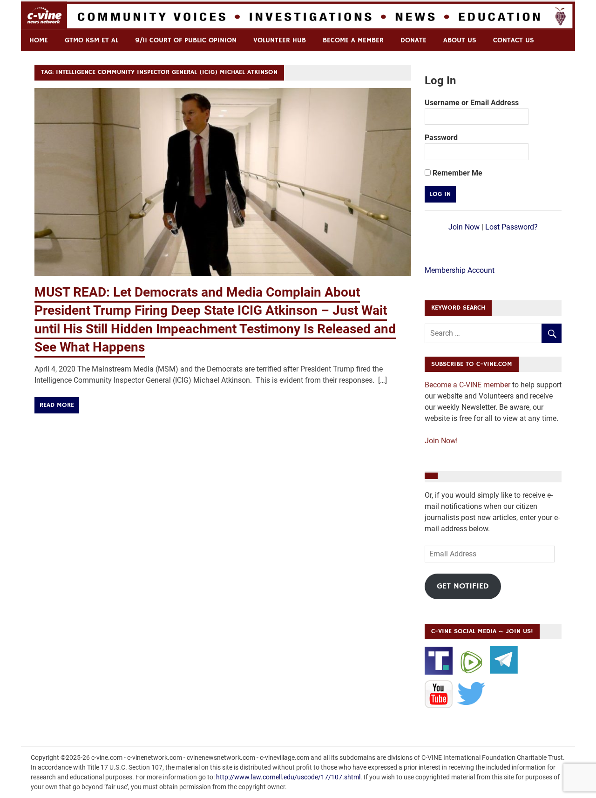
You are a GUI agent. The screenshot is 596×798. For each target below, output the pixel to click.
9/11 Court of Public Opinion (186, 40)
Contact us (513, 40)
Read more (57, 405)
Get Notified (463, 586)
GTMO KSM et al (91, 40)
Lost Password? (511, 227)
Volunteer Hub (279, 40)
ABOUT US (459, 40)
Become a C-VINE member (467, 384)
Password (441, 137)
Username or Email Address (472, 102)
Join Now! (441, 440)
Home (38, 40)
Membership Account (459, 270)
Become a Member (353, 40)
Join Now (464, 227)
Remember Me (456, 173)
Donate (413, 40)
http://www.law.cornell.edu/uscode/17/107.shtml (288, 777)
